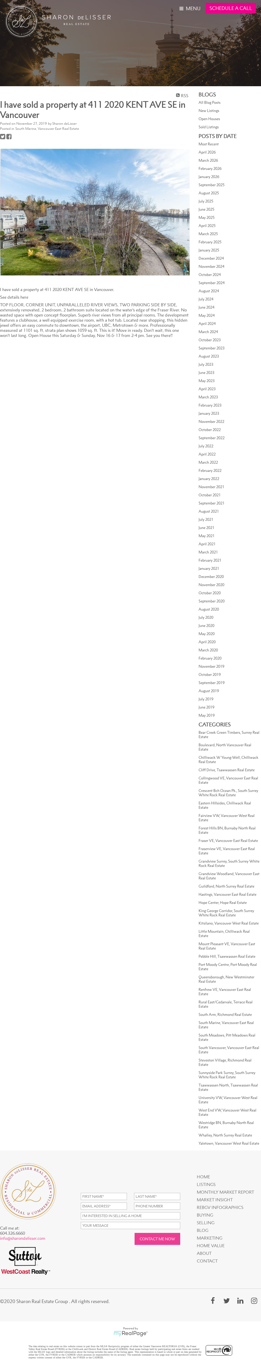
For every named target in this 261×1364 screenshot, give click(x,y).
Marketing (209, 1238)
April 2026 (207, 152)
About (204, 1253)
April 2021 (207, 544)
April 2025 (207, 225)
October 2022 (210, 429)
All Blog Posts (209, 102)
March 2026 (208, 160)
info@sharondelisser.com (22, 1238)
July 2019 (206, 699)
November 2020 (211, 585)
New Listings (209, 110)
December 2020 (211, 576)
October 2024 (210, 274)
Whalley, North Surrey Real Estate (225, 1135)
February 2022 (210, 470)
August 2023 (209, 356)
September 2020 (212, 601)
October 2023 (210, 340)
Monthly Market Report (225, 1192)
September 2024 (212, 283)
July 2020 (206, 617)
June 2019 (206, 707)
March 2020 (208, 650)
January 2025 (209, 250)
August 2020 (209, 609)
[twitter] (226, 1300)
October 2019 (210, 674)
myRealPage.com (130, 1333)
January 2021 (209, 568)
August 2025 (209, 193)
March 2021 (208, 552)
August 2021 (209, 511)
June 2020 (206, 625)
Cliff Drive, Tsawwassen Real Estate (227, 770)
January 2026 (209, 176)
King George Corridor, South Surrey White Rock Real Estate (226, 912)
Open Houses (209, 119)
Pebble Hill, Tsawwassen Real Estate (227, 956)
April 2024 (207, 323)
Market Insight (215, 1199)
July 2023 (206, 364)
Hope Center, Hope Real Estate (223, 902)
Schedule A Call (231, 8)
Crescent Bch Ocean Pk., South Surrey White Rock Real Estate (228, 792)
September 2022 (212, 438)
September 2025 (212, 185)
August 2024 (209, 291)
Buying (205, 1215)
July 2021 (206, 519)
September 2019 (212, 682)
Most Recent (209, 144)
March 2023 (208, 397)
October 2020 (210, 593)
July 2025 (206, 201)
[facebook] (212, 1300)
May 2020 (207, 634)
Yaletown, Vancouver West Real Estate (229, 1143)
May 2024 (207, 315)
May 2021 (207, 536)
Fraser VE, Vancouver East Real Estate (228, 840)
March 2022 (208, 462)
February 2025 (210, 242)
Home (203, 1176)
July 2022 (206, 446)
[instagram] (254, 1300)
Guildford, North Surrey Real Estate (226, 886)
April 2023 (207, 389)
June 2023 (206, 372)
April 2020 (207, 642)
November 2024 (211, 266)
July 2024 (206, 299)
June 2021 (206, 527)
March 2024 (208, 332)
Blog (202, 1230)
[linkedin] (240, 1300)
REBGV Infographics (220, 1207)
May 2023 (207, 380)
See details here (14, 297)
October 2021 (210, 495)
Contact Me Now (157, 1239)
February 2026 (210, 168)
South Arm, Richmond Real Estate (225, 1014)
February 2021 (210, 560)
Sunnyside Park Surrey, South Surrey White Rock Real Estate (227, 1074)
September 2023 (212, 348)
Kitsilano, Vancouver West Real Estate (229, 923)
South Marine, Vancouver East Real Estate (47, 129)
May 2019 (207, 715)
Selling (205, 1222)
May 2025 (207, 217)
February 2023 (210, 405)
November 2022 (211, 421)
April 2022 (207, 454)
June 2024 (206, 307)
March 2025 (208, 234)
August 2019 (209, 691)
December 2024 (211, 258)
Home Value (211, 1245)
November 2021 (211, 487)
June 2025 (206, 209)
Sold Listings (209, 127)
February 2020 (210, 658)
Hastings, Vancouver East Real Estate (227, 894)
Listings (206, 1184)
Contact (207, 1261)
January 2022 (209, 478)
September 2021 (212, 503)
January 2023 (209, 413)
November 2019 (211, 666)
